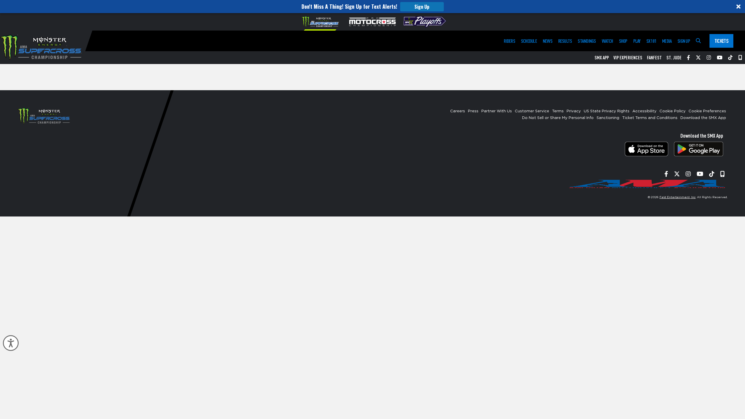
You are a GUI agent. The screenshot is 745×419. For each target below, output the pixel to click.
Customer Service (532, 111)
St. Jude (674, 57)
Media (667, 41)
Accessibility (644, 111)
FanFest (654, 57)
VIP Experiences (627, 57)
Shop (623, 41)
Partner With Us (496, 111)
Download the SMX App (703, 118)
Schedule (529, 41)
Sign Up (421, 6)
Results (565, 41)
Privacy (574, 111)
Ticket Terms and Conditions (649, 118)
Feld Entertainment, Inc (677, 197)
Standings (587, 41)
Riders (509, 41)
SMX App (602, 57)
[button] (372, 6)
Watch (607, 41)
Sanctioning (608, 118)
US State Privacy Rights (606, 111)
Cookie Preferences (707, 111)
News (547, 41)
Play (637, 41)
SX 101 (651, 41)
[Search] (698, 41)
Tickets (721, 41)
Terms (558, 111)
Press (473, 111)
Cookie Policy (672, 111)
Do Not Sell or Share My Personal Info (558, 118)
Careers (457, 111)
